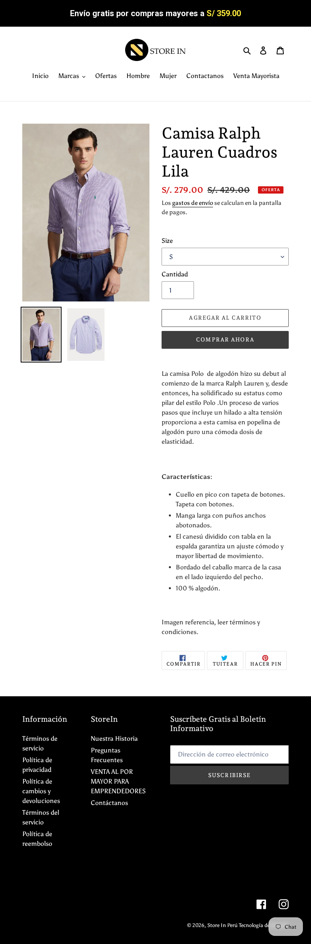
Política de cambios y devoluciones (41, 791)
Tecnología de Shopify (264, 925)
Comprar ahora (225, 339)
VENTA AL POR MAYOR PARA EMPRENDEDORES (118, 781)
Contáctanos (109, 803)
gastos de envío (192, 202)
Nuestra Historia (114, 738)
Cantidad (175, 274)
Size (167, 240)
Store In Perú (223, 925)
